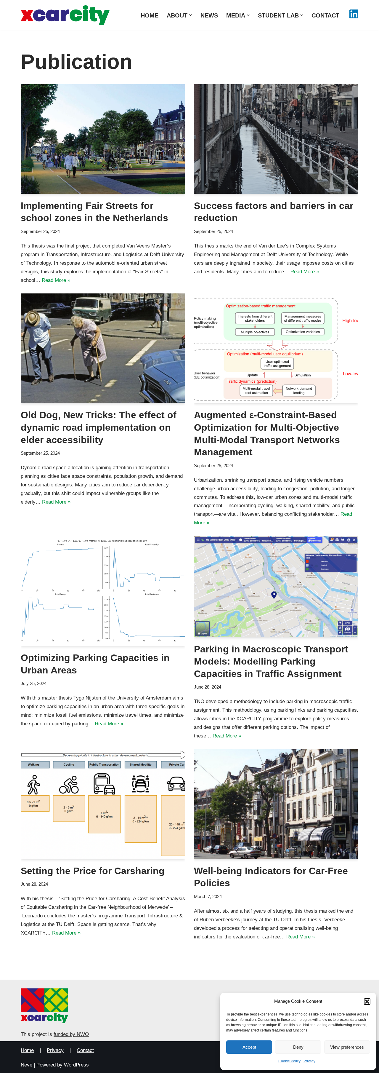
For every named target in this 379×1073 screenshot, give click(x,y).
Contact (325, 15)
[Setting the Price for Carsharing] (103, 804)
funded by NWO (71, 1034)
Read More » (56, 280)
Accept (249, 1047)
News (209, 15)
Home (149, 15)
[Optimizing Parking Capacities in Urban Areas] (103, 591)
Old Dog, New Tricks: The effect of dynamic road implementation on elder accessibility (98, 427)
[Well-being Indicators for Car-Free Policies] (276, 804)
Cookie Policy (289, 1061)
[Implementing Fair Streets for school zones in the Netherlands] (103, 139)
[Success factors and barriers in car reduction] (276, 139)
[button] (367, 1002)
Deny (298, 1047)
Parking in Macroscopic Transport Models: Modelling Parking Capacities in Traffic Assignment (271, 661)
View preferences (347, 1047)
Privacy (309, 1061)
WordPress (76, 1065)
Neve (26, 1065)
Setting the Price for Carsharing (93, 871)
